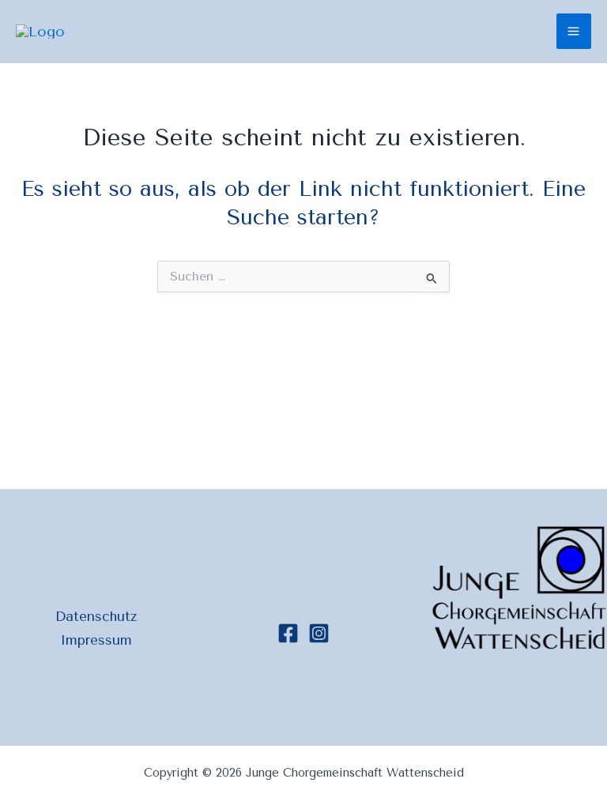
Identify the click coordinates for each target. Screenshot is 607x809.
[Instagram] (319, 633)
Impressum (96, 640)
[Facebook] (288, 633)
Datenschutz (96, 616)
